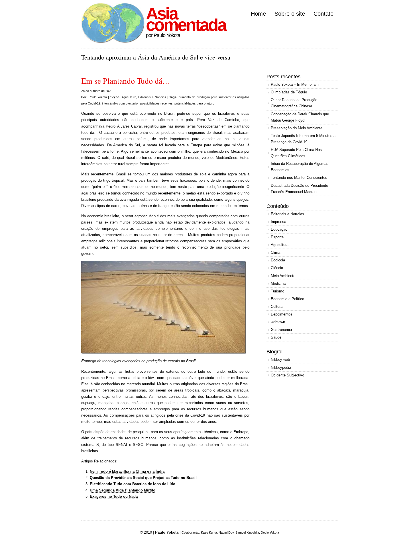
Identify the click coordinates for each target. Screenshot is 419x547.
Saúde (276, 337)
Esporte (277, 237)
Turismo (277, 291)
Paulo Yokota (98, 97)
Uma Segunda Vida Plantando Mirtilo (122, 490)
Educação (279, 229)
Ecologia (278, 260)
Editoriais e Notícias (152, 97)
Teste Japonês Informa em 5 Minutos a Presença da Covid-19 (303, 139)
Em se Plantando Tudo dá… (125, 80)
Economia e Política (287, 299)
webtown (278, 322)
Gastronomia (281, 329)
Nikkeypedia (281, 367)
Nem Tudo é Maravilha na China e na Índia (127, 471)
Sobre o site (289, 14)
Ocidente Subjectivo (287, 375)
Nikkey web (280, 359)
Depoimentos (281, 314)
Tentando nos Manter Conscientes (299, 177)
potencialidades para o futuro (194, 103)
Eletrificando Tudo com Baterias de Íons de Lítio (132, 484)
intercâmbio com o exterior (120, 103)
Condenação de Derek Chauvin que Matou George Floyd (300, 117)
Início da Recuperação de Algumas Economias (299, 166)
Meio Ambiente (283, 276)
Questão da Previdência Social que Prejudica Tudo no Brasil (143, 478)
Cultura (276, 306)
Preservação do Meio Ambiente (296, 128)
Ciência (277, 268)
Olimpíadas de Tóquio (289, 92)
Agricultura (128, 97)
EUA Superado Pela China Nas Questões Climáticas (296, 152)
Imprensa (278, 222)
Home (258, 14)
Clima (275, 252)
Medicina (278, 283)
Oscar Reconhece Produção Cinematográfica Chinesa (294, 103)
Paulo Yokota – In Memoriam (295, 84)
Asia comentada (186, 19)
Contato (323, 14)
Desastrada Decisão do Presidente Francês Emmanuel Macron (299, 188)
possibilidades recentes (156, 103)
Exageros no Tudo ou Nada (114, 496)
